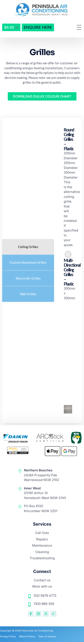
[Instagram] (38, 614)
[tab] (28, 247)
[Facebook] (31, 614)
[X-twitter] (46, 614)
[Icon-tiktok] (53, 614)
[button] (79, 28)
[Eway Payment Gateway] (18, 453)
